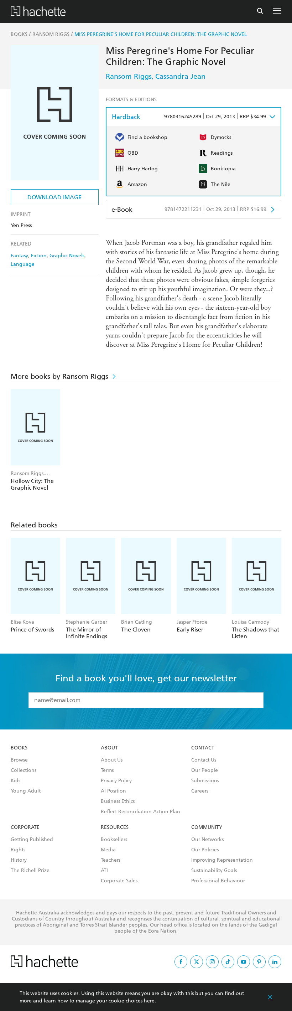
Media (108, 849)
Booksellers (114, 839)
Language (23, 264)
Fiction (39, 256)
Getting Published (32, 839)
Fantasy (19, 256)
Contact (202, 748)
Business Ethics (118, 801)
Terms (107, 770)
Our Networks (207, 839)
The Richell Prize (30, 870)
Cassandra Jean (180, 76)
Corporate (25, 827)
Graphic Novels (66, 256)
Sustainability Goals (214, 870)
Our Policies (205, 849)
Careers (199, 791)
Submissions (205, 780)
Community (206, 827)
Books (19, 748)
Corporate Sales (119, 880)
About (109, 748)
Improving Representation (222, 860)
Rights (18, 849)
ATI (104, 870)
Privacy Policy (116, 780)
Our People (204, 770)
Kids (15, 780)
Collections (23, 770)
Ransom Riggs (129, 76)
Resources (115, 827)
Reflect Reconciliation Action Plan (140, 811)
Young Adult (26, 791)
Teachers (110, 860)
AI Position (113, 791)
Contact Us (203, 760)
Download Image (54, 197)
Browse (19, 760)
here (149, 1001)
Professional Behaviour (218, 880)
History (19, 860)
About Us (111, 760)
